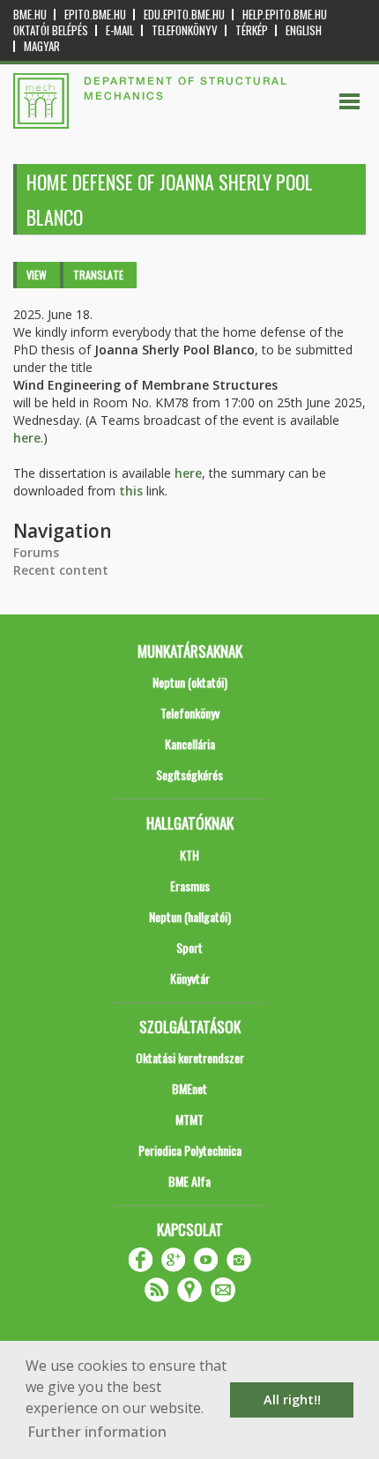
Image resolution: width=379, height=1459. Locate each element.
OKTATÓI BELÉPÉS (50, 30)
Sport (189, 947)
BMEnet (189, 1088)
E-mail (120, 30)
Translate (98, 274)
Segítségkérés (189, 774)
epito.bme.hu (95, 14)
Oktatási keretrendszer (190, 1057)
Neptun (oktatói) (189, 682)
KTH (189, 854)
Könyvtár (190, 978)
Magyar (42, 46)
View (36, 274)
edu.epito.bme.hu (184, 14)
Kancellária (190, 743)
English (304, 30)
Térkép (251, 30)
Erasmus (190, 885)
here (27, 437)
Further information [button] (97, 1431)
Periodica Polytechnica (190, 1150)
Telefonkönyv (185, 30)
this (131, 490)
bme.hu (30, 14)
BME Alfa (189, 1181)
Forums (36, 552)
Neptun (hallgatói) (190, 916)
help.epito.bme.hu (284, 14)
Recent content (60, 570)
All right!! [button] (292, 1399)
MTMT (189, 1119)
